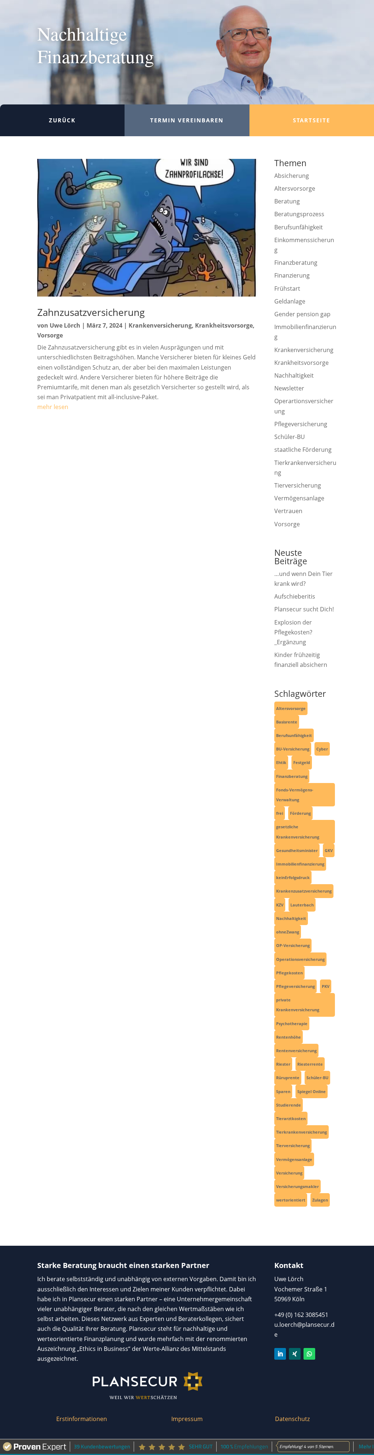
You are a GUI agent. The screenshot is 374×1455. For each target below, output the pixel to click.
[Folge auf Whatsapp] (309, 1354)
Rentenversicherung (296, 1050)
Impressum (187, 1419)
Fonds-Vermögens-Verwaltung (294, 794)
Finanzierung (292, 275)
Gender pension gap (302, 314)
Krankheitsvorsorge (224, 325)
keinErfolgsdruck (293, 877)
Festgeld (301, 762)
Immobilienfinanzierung (300, 864)
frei (279, 813)
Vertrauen (288, 511)
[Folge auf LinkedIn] (280, 1354)
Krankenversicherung (160, 325)
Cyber (322, 749)
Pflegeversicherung (300, 424)
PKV (325, 986)
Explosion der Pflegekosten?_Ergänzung (293, 632)
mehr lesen (52, 407)
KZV (279, 905)
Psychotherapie (292, 1023)
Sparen (283, 1091)
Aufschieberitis (294, 596)
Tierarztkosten (291, 1118)
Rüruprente (287, 1077)
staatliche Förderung (303, 450)
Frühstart (287, 288)
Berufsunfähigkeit (298, 227)
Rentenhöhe (288, 1037)
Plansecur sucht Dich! (304, 609)
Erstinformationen (81, 1419)
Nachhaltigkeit (294, 375)
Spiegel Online (311, 1091)
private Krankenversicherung (297, 1004)
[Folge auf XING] (295, 1354)
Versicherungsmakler (297, 1186)
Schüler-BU (289, 437)
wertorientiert (290, 1200)
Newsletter (289, 388)
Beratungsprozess (299, 214)
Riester (283, 1064)
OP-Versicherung (293, 945)
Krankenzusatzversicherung (304, 891)
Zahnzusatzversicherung (91, 312)
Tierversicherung (297, 485)
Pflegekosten (289, 972)
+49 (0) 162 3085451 (301, 1315)
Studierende (288, 1105)
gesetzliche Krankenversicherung (297, 831)
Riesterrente (310, 1064)
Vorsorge (50, 335)
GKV (329, 850)
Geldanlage (289, 301)
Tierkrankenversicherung (301, 1132)
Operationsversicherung (300, 959)
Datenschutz (292, 1419)
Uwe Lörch (65, 325)
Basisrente (286, 722)
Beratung (287, 201)
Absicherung (291, 176)
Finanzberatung (295, 263)
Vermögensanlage (299, 498)
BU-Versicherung (292, 749)
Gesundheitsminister (297, 850)
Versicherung (289, 1173)
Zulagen (320, 1200)
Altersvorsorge (294, 188)
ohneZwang (287, 932)
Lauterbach (302, 905)
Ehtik (281, 762)
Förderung (300, 813)
